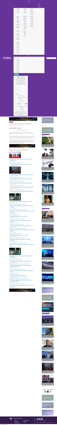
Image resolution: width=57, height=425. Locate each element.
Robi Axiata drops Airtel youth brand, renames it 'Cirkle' (21, 182)
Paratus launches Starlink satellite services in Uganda (21, 178)
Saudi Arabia (19, 128)
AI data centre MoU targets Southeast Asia (18, 275)
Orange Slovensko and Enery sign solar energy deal (20, 164)
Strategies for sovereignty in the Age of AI (46, 194)
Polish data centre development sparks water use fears (21, 201)
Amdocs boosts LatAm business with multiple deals (20, 261)
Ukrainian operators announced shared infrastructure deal (21, 191)
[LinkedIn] (45, 392)
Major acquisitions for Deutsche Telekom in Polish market (21, 187)
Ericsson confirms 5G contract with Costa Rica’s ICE (20, 225)
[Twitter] (48, 392)
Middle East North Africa (13, 128)
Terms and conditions (23, 106)
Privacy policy (21, 107)
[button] (18, 3)
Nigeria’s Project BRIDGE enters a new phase (19, 235)
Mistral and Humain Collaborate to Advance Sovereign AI (21, 174)
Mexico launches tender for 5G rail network (18, 216)
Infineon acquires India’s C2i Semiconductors (47, 350)
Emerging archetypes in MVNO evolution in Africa (47, 159)
